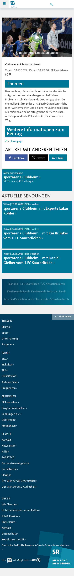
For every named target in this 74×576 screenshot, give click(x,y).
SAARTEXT (8, 457)
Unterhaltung (10, 338)
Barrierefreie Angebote (15, 463)
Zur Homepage (14, 141)
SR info (6, 327)
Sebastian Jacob (55, 284)
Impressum (8, 522)
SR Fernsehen (10, 402)
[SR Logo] (14, 4)
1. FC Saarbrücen (29, 284)
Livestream (8, 420)
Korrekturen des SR (13, 539)
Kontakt (6, 440)
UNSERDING (9, 376)
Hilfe (4, 451)
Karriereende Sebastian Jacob (48, 291)
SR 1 (4, 358)
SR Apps (6, 475)
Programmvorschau (13, 408)
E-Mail (59, 158)
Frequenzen (9, 388)
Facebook (18, 158)
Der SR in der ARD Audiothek (18, 486)
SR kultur (7, 364)
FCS (42, 284)
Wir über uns (9, 504)
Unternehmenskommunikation (20, 510)
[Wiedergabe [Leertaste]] (37, 37)
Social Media (9, 469)
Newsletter (8, 446)
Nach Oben (65, 316)
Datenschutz (9, 533)
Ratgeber (7, 344)
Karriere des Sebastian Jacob (52, 299)
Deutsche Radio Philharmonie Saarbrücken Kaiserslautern (36, 545)
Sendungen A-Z (11, 414)
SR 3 (4, 370)
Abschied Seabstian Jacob (19, 299)
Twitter (40, 158)
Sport (5, 333)
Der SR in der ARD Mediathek (19, 481)
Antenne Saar (10, 382)
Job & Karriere (10, 516)
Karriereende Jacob (18, 291)
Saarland (13, 284)
